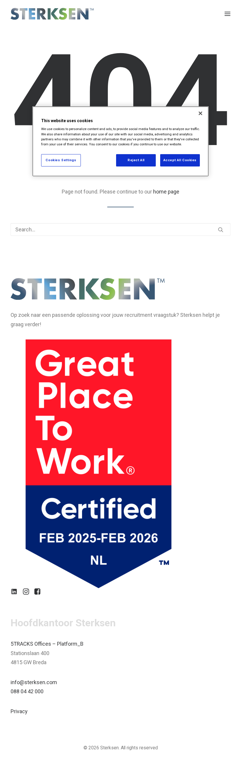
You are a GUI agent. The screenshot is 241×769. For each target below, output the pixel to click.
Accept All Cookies (180, 160)
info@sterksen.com (34, 682)
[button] (227, 14)
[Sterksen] (52, 14)
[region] (120, 141)
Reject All (136, 160)
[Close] (200, 113)
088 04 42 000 (27, 691)
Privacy (19, 711)
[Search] (120, 229)
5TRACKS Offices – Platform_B (47, 644)
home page (166, 192)
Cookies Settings (61, 160)
